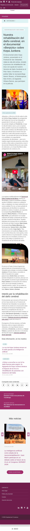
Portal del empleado (16, 2)
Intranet (16, 4)
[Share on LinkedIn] (17, 385)
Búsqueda (23, 4)
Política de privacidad (7, 494)
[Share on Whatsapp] (22, 385)
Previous (2, 434)
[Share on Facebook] (3, 385)
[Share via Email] (12, 385)
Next (28, 434)
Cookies (4, 497)
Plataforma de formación (6, 4)
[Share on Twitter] (8, 385)
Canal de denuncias (7, 500)
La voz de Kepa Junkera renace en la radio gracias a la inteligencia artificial (14, 350)
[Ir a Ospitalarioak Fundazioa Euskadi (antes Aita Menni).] (5, 20)
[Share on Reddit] (26, 385)
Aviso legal (4, 490)
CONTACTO (5, 487)
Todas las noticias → (15, 472)
